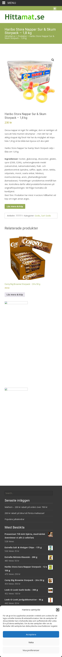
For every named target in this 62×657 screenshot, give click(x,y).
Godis (37, 215)
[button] (57, 609)
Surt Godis (46, 215)
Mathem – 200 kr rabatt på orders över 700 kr (26, 507)
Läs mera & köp (15, 206)
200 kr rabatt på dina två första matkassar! (24, 513)
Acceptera (31, 634)
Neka (31, 642)
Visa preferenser (31, 650)
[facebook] (55, 9)
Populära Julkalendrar (14, 519)
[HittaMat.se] (22, 16)
